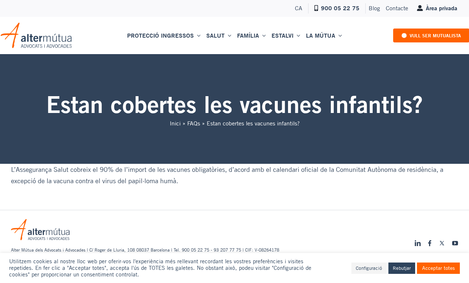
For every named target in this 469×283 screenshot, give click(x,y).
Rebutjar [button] (402, 268)
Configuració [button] (369, 268)
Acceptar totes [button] (438, 268)
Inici (175, 123)
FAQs (193, 123)
